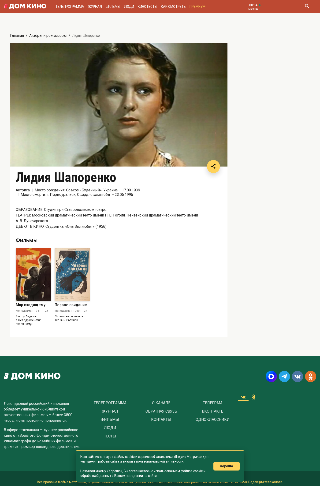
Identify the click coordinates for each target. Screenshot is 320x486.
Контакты (161, 420)
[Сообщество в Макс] (271, 376)
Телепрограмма (70, 6)
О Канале (161, 403)
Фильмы (113, 6)
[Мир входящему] (33, 274)
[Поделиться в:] (213, 166)
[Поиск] (307, 6)
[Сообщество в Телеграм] (284, 376)
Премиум (197, 6)
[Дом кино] (25, 6)
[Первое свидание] (72, 274)
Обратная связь (161, 411)
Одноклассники (213, 420)
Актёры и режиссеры (48, 35)
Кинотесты (147, 6)
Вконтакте (212, 411)
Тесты (110, 436)
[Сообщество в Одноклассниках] (310, 376)
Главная (17, 35)
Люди (129, 6)
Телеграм (212, 403)
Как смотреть (173, 6)
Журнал (95, 6)
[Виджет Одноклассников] (254, 397)
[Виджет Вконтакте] (243, 397)
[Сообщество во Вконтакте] (297, 376)
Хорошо (226, 466)
